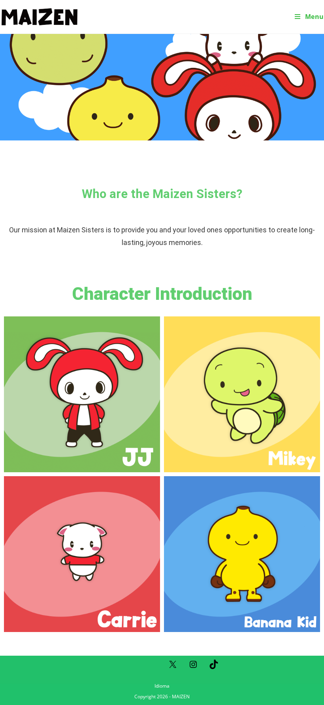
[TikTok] (214, 667)
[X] (172, 667)
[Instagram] (193, 667)
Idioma (162, 686)
